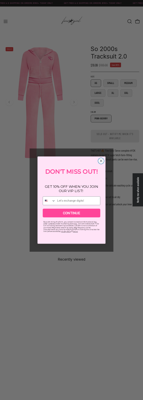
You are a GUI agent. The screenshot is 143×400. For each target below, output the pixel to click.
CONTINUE (71, 213)
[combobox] (49, 201)
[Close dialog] (101, 161)
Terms (75, 231)
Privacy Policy (66, 231)
